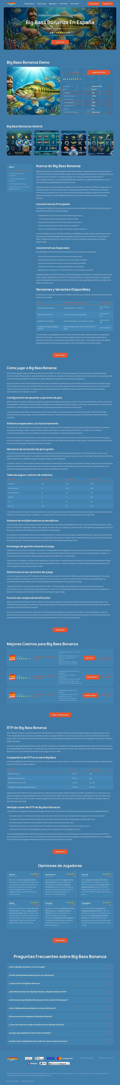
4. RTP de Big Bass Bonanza (18, 184)
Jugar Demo (74, 72)
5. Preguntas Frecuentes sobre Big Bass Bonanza (19, 188)
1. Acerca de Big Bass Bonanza (19, 170)
